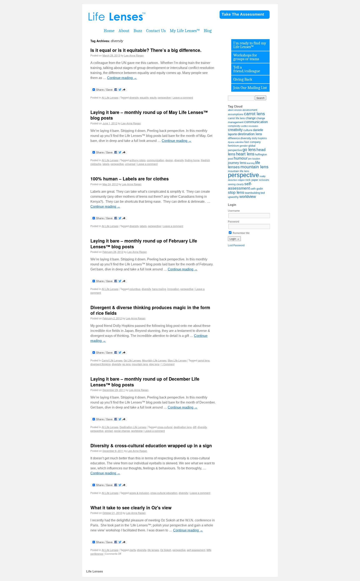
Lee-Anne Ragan (134, 55)
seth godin (256, 188)
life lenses (153, 550)
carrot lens (204, 360)
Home (109, 30)
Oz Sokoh (165, 550)
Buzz (138, 30)
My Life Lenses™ (185, 30)
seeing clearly (236, 184)
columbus (134, 289)
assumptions (235, 114)
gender (244, 145)
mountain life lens (238, 171)
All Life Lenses (110, 97)
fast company (252, 142)
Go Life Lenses (132, 360)
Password (233, 221)
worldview (137, 430)
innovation (173, 289)
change (251, 118)
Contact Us (156, 30)
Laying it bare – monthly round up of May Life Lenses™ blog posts (149, 115)
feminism (233, 145)
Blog (208, 30)
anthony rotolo (137, 160)
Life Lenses (138, 16)
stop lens (154, 364)
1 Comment (167, 364)
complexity (234, 126)
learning (251, 163)
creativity (235, 130)
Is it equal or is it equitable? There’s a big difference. (145, 50)
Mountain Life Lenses (154, 360)
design (169, 160)
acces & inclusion (139, 493)
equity (153, 97)
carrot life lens (236, 118)
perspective (164, 97)
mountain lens (140, 364)
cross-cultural (164, 427)
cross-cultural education (164, 493)
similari (109, 430)
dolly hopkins (259, 138)
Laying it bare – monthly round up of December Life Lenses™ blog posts (144, 381)
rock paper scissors (257, 180)
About (124, 30)
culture (247, 130)
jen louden (254, 158)
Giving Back (242, 79)
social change (122, 430)
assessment (249, 110)
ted (263, 192)
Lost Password (236, 245)
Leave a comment (183, 97)
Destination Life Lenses (133, 427)
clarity (132, 550)
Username (234, 210)
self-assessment (196, 550)
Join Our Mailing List (250, 87)
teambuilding (252, 192)
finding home (192, 160)
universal (130, 164)
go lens (126, 364)
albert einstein (235, 110)
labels (105, 164)
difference (234, 138)
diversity (134, 97)
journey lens (237, 163)
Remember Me (241, 233)
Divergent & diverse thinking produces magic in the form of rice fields (150, 310)
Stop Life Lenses (177, 360)
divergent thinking (100, 364)
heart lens (245, 154)
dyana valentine (236, 142)
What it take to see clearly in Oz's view (130, 507)
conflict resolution (249, 126)
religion (241, 180)
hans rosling (159, 289)
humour (241, 158)
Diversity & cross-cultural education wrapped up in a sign (151, 445)
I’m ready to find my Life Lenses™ (249, 45)
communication (155, 160)
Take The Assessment (243, 14)
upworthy (233, 197)
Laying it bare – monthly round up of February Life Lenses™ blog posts (143, 243)
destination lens (183, 427)
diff (194, 427)
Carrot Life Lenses (112, 360)
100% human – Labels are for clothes (129, 178)
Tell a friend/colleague (246, 69)
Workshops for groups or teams (246, 57)
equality (144, 97)
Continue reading (122, 78)
